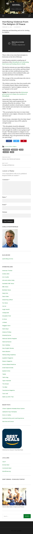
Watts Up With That (8, 397)
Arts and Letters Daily (8, 280)
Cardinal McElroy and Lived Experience (13, 418)
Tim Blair (4, 387)
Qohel (16, 5)
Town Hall (5, 393)
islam (21, 149)
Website (4, 212)
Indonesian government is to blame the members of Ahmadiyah (15, 94)
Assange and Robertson (8, 164)
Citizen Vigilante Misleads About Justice (13, 408)
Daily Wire (5, 293)
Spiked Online (6, 371)
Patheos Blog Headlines (9, 354)
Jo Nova (4, 319)
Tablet (4, 374)
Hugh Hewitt (6, 309)
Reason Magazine (7, 361)
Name (4, 197)
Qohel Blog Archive (7, 258)
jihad (12, 152)
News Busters (6, 351)
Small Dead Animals (7, 367)
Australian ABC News (8, 283)
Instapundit (5, 312)
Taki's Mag (5, 377)
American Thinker (7, 270)
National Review (6, 341)
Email (4, 204)
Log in (4, 461)
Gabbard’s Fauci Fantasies (9, 411)
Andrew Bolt (5, 274)
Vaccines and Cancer (8, 421)
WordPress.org (6, 471)
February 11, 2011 (7, 27)
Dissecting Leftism (7, 299)
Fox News (5, 303)
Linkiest (4, 322)
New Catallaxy (6, 345)
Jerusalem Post (6, 316)
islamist (6, 152)
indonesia (14, 149)
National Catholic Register (9, 338)
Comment (5, 179)
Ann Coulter (5, 277)
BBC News (5, 286)
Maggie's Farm (6, 325)
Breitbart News (6, 290)
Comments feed (6, 468)
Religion (14, 146)
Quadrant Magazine (7, 358)
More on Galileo (6, 415)
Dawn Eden (5, 296)
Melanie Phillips (6, 332)
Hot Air (4, 306)
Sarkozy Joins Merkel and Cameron (11, 158)
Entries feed (5, 465)
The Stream (5, 384)
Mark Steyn (5, 329)
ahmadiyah (7, 149)
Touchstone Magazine (8, 390)
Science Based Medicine (9, 364)
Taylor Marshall (6, 380)
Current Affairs (8, 146)
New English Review (8, 348)
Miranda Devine (6, 335)
